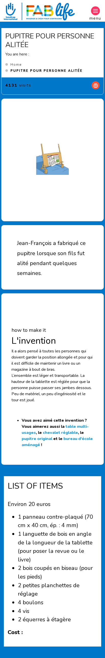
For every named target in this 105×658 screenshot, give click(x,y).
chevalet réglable (60, 432)
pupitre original (37, 439)
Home (16, 64)
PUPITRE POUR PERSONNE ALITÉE (46, 70)
